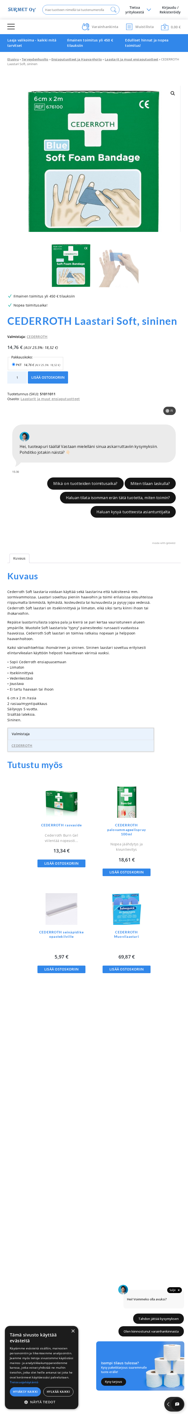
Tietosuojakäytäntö (24, 1382)
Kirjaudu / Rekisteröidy (170, 9)
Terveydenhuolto (35, 59)
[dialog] (41, 1367)
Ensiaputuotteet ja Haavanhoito (76, 59)
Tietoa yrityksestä (134, 9)
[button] (172, 93)
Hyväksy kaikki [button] (25, 1392)
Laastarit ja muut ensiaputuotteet (131, 59)
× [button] (73, 1331)
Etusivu (13, 59)
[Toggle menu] (11, 27)
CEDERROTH (37, 336)
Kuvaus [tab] (19, 558)
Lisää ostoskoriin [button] (61, 863)
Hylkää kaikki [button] (58, 1392)
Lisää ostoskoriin (48, 377)
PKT (38, 365)
